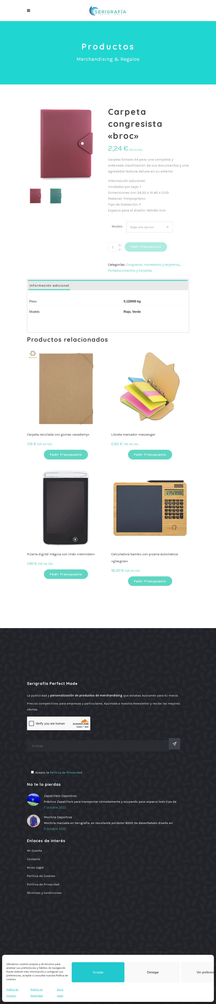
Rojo (127, 311)
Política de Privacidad (66, 772)
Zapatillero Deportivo (60, 796)
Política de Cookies (41, 876)
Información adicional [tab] (49, 285)
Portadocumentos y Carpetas (130, 270)
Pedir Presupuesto (146, 247)
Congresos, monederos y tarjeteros (152, 265)
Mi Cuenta (34, 850)
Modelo (117, 226)
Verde (136, 311)
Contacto (33, 859)
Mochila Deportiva (58, 817)
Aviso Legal (35, 867)
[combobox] (150, 227)
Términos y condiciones (44, 893)
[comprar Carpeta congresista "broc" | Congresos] (66, 145)
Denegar (153, 972)
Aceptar (98, 972)
